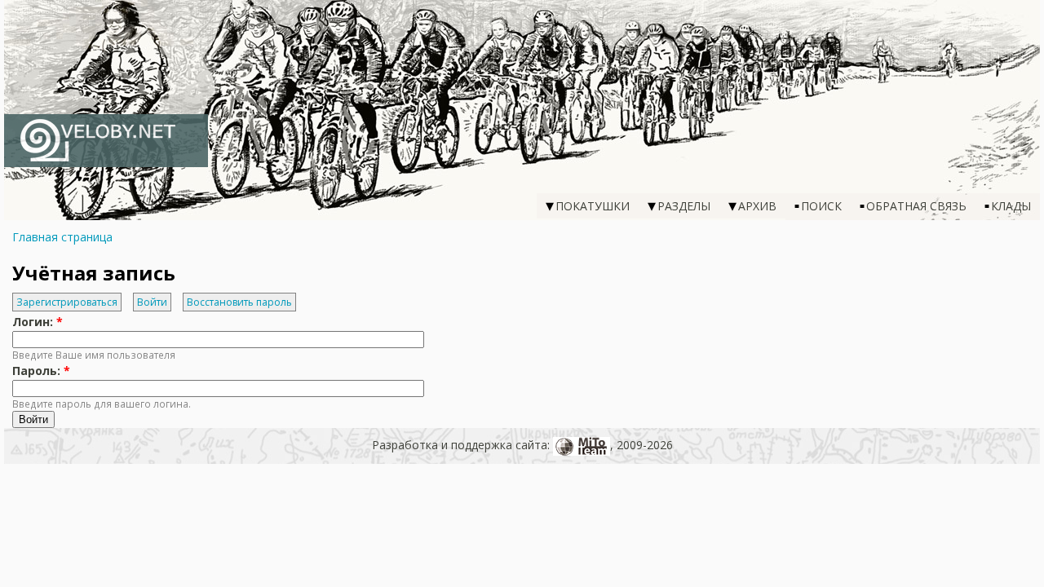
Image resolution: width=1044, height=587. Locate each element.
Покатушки (592, 206)
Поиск (821, 206)
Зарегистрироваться (66, 302)
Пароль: (41, 370)
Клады (1011, 206)
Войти (152, 302)
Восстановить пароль (239, 302)
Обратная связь (916, 206)
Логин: (37, 321)
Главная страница (62, 237)
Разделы (683, 206)
